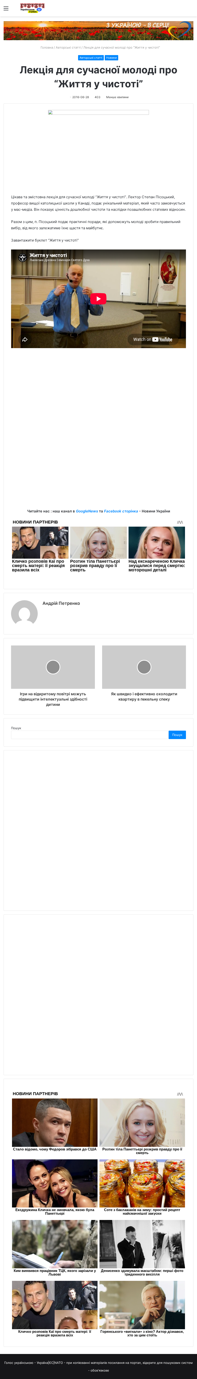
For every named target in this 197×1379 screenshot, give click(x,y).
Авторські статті (68, 47)
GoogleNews (87, 511)
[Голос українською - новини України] (32, 8)
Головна (46, 47)
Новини (111, 57)
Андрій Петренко (61, 603)
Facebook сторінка (121, 511)
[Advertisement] (98, 400)
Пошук (16, 728)
